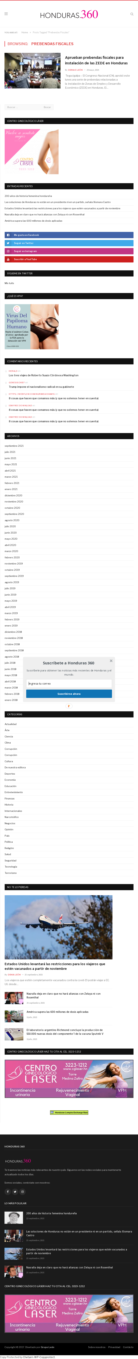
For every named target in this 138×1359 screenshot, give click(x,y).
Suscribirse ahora (69, 693)
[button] (69, 663)
